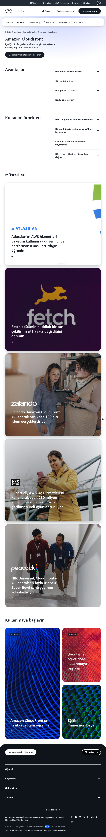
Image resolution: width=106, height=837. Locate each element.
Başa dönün (51, 809)
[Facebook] (76, 817)
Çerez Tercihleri (58, 826)
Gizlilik (8, 826)
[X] (72, 817)
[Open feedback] (103, 418)
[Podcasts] (97, 817)
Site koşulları (18, 826)
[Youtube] (92, 817)
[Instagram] (84, 817)
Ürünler (8, 32)
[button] (89, 11)
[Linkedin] (80, 817)
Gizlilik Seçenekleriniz (35, 826)
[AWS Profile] (99, 3)
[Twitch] (88, 817)
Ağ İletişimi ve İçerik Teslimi (25, 32)
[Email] (72, 822)
